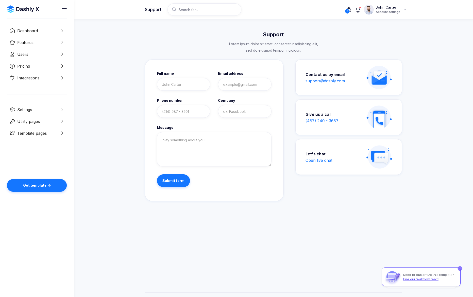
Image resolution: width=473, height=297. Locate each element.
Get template (37, 185)
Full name (165, 73)
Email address (230, 73)
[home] (23, 9)
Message (165, 128)
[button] (37, 30)
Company (226, 101)
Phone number (170, 101)
